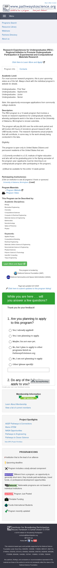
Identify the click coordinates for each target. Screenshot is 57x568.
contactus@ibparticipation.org (28, 535)
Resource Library (9, 26)
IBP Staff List (29, 538)
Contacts (23, 69)
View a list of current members (18, 407)
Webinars (6, 30)
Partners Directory (9, 34)
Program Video (12, 192)
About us (5, 38)
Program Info (9, 69)
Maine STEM (10, 427)
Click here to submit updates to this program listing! (29, 288)
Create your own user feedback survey (16, 387)
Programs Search (9, 22)
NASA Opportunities (13, 430)
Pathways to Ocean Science (17, 437)
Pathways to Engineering (15, 434)
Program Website (13, 190)
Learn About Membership (16, 404)
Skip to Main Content (50, 3)
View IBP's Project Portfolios (13, 442)
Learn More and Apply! (13, 263)
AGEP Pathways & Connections (18, 423)
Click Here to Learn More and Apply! (27, 62)
